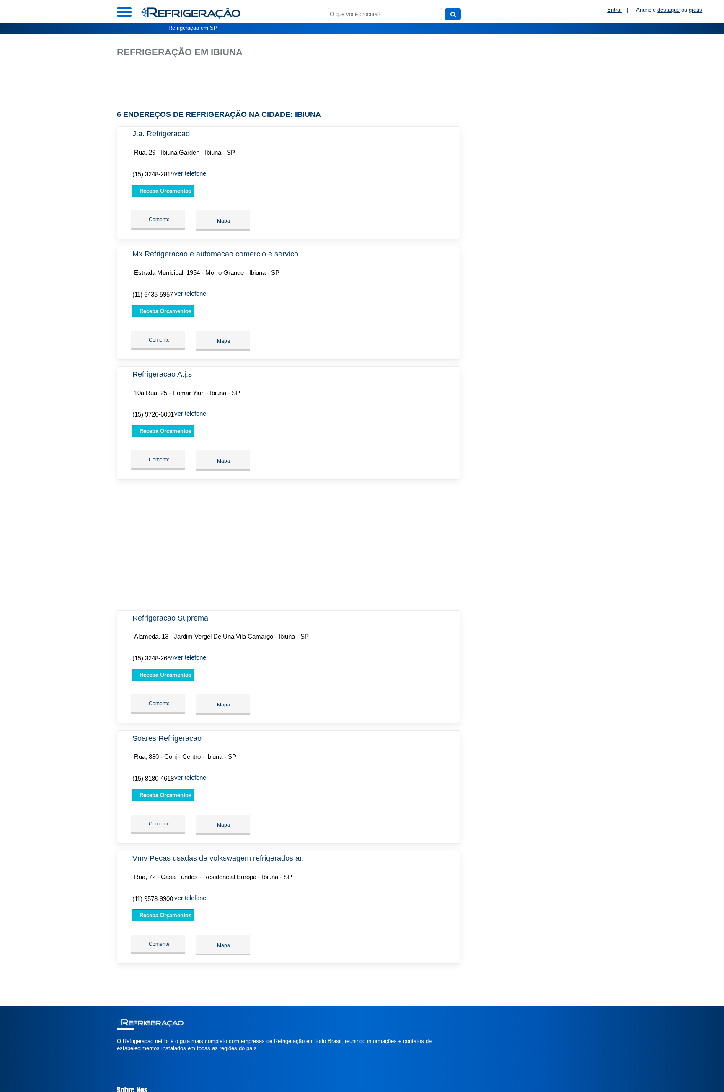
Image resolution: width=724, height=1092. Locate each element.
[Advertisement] (293, 84)
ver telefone (190, 173)
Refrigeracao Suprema (170, 618)
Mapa (223, 221)
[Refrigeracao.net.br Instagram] (126, 1055)
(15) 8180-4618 (153, 778)
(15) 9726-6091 (153, 414)
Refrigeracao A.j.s (162, 374)
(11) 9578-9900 (152, 898)
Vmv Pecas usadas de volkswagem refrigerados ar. (218, 858)
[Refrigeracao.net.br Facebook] (119, 1055)
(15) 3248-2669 (153, 658)
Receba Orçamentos (164, 191)
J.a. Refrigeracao (161, 133)
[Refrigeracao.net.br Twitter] (122, 1055)
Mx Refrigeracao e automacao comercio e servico (215, 254)
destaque (668, 10)
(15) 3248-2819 (153, 174)
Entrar (614, 10)
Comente (158, 220)
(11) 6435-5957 (152, 294)
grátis (695, 10)
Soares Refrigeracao (167, 738)
